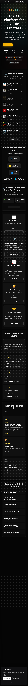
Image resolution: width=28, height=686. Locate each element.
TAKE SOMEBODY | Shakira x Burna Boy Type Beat (13, 109)
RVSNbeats (9, 90)
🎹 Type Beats (10, 60)
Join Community (14, 323)
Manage (5, 682)
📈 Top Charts (9, 57)
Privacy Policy (11, 682)
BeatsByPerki (10, 110)
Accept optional (6, 678)
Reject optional (16, 678)
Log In (16, 1)
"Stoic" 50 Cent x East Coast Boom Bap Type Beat (13, 115)
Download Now (14, 254)
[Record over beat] (21, 84)
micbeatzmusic (10, 98)
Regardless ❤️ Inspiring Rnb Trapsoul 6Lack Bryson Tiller (13, 123)
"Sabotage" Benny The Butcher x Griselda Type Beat (13, 103)
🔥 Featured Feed (18, 57)
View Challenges (14, 301)
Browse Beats (14, 232)
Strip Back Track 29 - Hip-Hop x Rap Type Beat (13, 83)
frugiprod (9, 124)
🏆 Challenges (18, 60)
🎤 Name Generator (14, 62)
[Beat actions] (24, 84)
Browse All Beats (14, 139)
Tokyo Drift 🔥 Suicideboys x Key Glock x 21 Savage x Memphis (13, 130)
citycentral (9, 84)
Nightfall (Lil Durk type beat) (13, 89)
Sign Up (21, 1)
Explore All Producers (14, 207)
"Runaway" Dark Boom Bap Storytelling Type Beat (13, 96)
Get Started (8, 44)
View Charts (14, 278)
